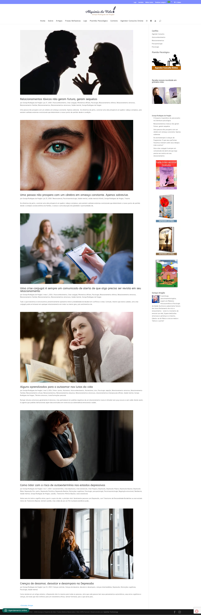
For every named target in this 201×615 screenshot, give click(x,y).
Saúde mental (76, 105)
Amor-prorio (57, 390)
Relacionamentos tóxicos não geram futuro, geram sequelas (58, 99)
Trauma (127, 198)
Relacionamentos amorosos (61, 105)
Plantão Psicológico (99, 21)
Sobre (50, 21)
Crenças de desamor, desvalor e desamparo (80, 587)
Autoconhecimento (59, 103)
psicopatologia (98, 491)
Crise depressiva (69, 489)
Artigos (59, 21)
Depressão (102, 489)
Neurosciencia (57, 198)
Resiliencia (138, 491)
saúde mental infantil (96, 198)
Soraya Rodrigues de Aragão (32, 103)
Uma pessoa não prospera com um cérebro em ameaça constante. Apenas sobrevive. (74, 195)
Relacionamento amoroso (126, 103)
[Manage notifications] (196, 611)
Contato (114, 21)
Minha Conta (149, 2)
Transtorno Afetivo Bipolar (66, 494)
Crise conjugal (72, 103)
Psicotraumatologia (70, 198)
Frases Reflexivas (73, 21)
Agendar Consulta (158, 34)
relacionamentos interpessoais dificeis (109, 393)
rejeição (108, 390)
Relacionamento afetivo (107, 103)
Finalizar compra (160, 2)
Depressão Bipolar (126, 489)
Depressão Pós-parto (32, 491)
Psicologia (94, 103)
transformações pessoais (57, 395)
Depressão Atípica (112, 489)
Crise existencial (81, 489)
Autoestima (89, 390)
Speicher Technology (111, 612)
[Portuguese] (170, 2)
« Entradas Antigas (26, 605)
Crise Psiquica (92, 489)
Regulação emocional (126, 491)
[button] (15, 610)
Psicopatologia (157, 44)
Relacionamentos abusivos (65, 393)
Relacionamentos (44, 105)
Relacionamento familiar (28, 105)
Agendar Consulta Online (131, 21)
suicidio (53, 494)
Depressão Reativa (61, 491)
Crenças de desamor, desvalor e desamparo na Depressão (57, 583)
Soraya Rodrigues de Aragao (91, 105)
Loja (135, 2)
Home (42, 21)
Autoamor (66, 390)
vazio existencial (82, 494)
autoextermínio (58, 489)
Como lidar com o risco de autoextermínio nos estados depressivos (62, 485)
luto (95, 390)
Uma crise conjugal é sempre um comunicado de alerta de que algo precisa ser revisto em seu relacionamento (80, 290)
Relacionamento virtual (34, 393)
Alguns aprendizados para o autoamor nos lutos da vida (56, 386)
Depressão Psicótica (48, 491)
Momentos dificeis (83, 103)
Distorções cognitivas (76, 491)
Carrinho (140, 2)
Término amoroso (41, 395)
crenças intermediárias (104, 587)
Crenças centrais (58, 587)
